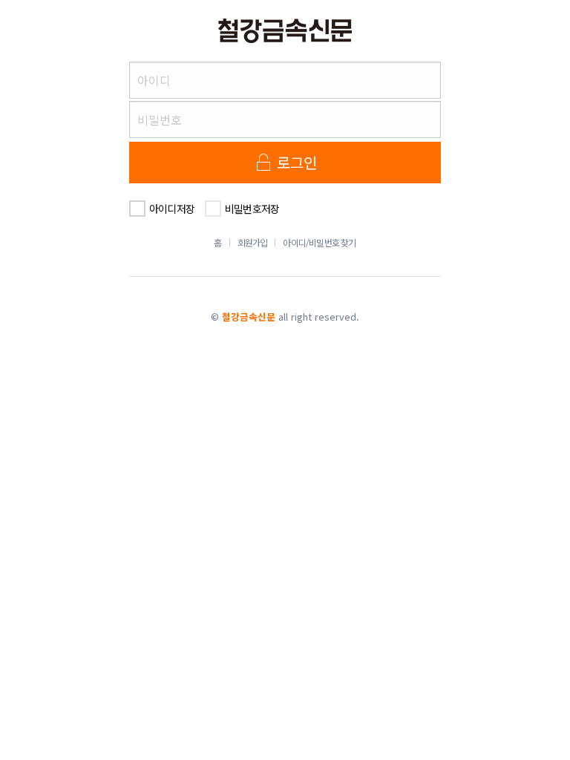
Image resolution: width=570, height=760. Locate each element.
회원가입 (253, 242)
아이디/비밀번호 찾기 (319, 242)
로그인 (295, 162)
